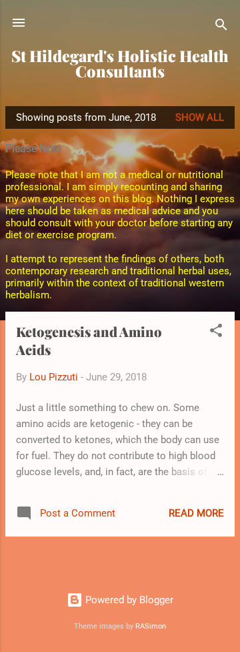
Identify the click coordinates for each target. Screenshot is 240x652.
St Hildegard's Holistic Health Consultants (120, 63)
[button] (216, 332)
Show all (199, 117)
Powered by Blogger (128, 600)
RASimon (150, 626)
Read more (196, 513)
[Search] (221, 27)
